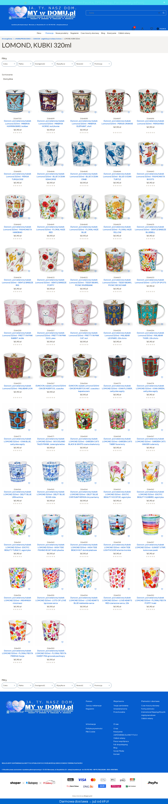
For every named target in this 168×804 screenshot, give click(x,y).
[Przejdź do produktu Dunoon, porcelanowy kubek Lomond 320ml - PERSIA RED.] (150, 101)
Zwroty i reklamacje (93, 705)
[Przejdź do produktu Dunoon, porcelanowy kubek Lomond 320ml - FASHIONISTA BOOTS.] (150, 153)
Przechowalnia (119, 712)
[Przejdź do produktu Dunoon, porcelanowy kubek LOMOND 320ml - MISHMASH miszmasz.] (17, 577)
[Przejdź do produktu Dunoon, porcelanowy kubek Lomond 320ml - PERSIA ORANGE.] (117, 101)
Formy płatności (147, 709)
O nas (115, 728)
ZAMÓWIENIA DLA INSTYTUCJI (125, 735)
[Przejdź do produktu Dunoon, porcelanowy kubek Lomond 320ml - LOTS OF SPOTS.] (150, 259)
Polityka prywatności (94, 728)
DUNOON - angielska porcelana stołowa (47, 39)
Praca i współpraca (121, 741)
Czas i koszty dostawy (150, 705)
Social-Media (118, 751)
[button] (163, 13)
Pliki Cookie (90, 731)
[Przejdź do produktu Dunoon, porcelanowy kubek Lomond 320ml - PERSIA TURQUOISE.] (17, 153)
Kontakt (116, 754)
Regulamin (90, 709)
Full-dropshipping (120, 744)
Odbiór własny (147, 718)
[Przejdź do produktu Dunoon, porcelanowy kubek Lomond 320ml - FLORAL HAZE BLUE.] (84, 206)
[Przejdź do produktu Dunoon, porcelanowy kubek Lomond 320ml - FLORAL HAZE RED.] (51, 206)
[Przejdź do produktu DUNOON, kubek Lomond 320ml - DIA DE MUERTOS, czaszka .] (51, 365)
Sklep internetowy (81, 796)
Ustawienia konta (120, 709)
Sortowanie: (7, 74)
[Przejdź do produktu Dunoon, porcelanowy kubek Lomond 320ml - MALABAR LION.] (17, 365)
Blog (115, 748)
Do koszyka (13, 112)
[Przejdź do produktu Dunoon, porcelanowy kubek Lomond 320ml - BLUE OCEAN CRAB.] (84, 153)
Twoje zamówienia (120, 705)
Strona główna (7, 39)
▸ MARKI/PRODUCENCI (23, 39)
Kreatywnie (118, 731)
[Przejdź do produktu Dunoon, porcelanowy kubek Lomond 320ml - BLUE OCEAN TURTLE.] (117, 153)
